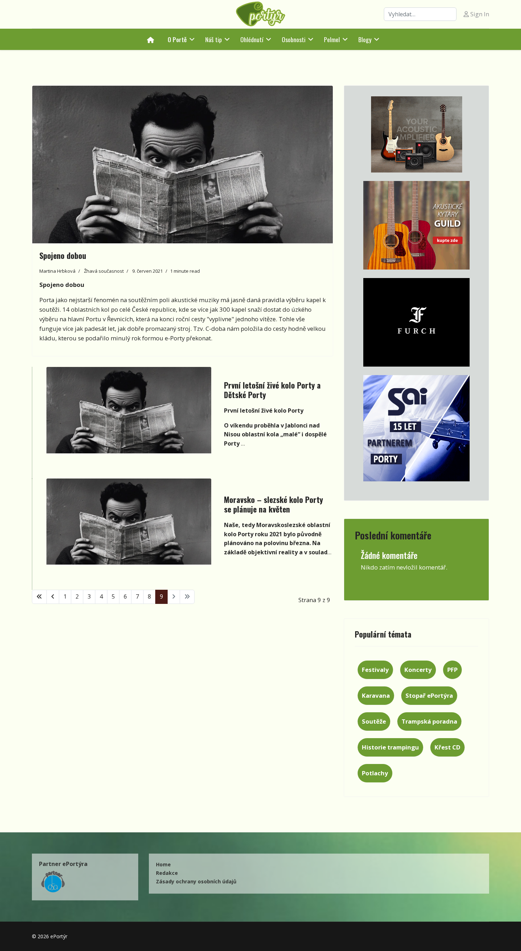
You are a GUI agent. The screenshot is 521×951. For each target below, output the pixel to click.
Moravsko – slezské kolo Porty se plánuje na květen (273, 504)
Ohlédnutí (251, 39)
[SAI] (416, 428)
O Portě (177, 39)
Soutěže (374, 721)
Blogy (364, 39)
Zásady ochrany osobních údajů (196, 881)
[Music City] (416, 225)
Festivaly (375, 670)
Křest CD (447, 747)
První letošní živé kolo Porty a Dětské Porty (272, 389)
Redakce (167, 873)
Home (163, 864)
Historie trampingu (390, 747)
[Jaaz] (416, 134)
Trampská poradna (429, 721)
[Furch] (416, 322)
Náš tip (213, 39)
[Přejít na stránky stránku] (52, 597)
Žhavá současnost (104, 271)
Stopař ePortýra (429, 695)
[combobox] (420, 14)
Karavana (376, 695)
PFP (452, 670)
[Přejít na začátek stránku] (39, 597)
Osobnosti (294, 39)
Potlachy (375, 773)
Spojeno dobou (62, 255)
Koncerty (418, 670)
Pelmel (332, 39)
